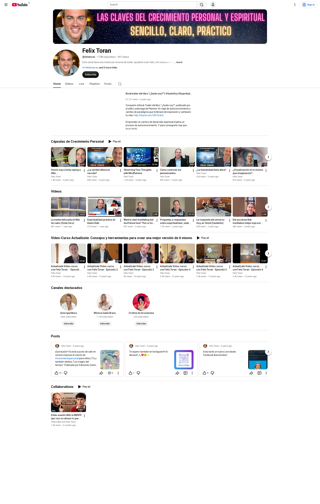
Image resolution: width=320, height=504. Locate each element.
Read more (131, 129)
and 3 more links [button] (108, 67)
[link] (87, 360)
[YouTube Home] (19, 4)
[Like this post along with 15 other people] (56, 373)
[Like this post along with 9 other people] (204, 373)
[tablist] (160, 84)
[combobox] (153, 5)
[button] (131, 128)
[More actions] (84, 170)
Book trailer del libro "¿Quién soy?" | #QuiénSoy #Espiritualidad (159, 93)
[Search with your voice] (213, 4)
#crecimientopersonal (66, 358)
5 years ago (78, 346)
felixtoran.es (91, 67)
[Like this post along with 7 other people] (130, 373)
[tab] (57, 84)
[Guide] (6, 5)
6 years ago (226, 346)
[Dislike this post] (65, 373)
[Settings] (295, 5)
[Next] (268, 157)
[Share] (101, 373)
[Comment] (185, 373)
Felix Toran (56, 177)
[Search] (201, 4)
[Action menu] (118, 373)
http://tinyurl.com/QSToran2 (149, 115)
